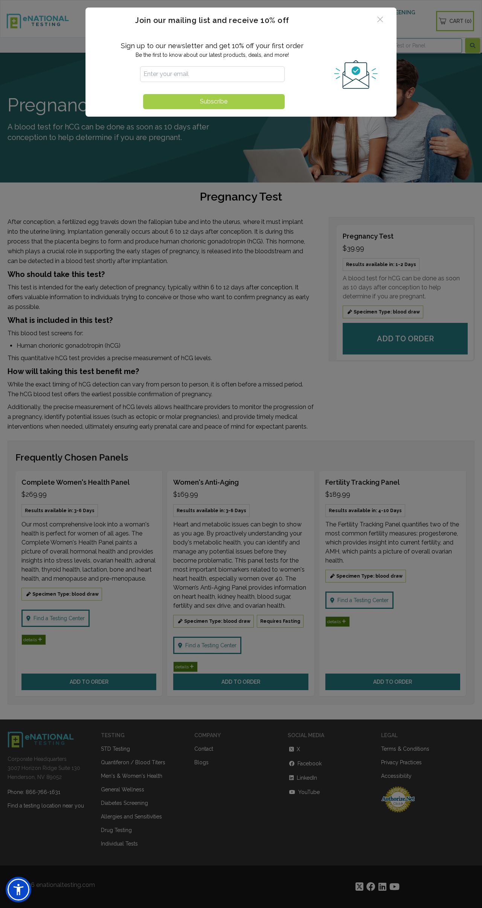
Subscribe (213, 101)
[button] (18, 889)
